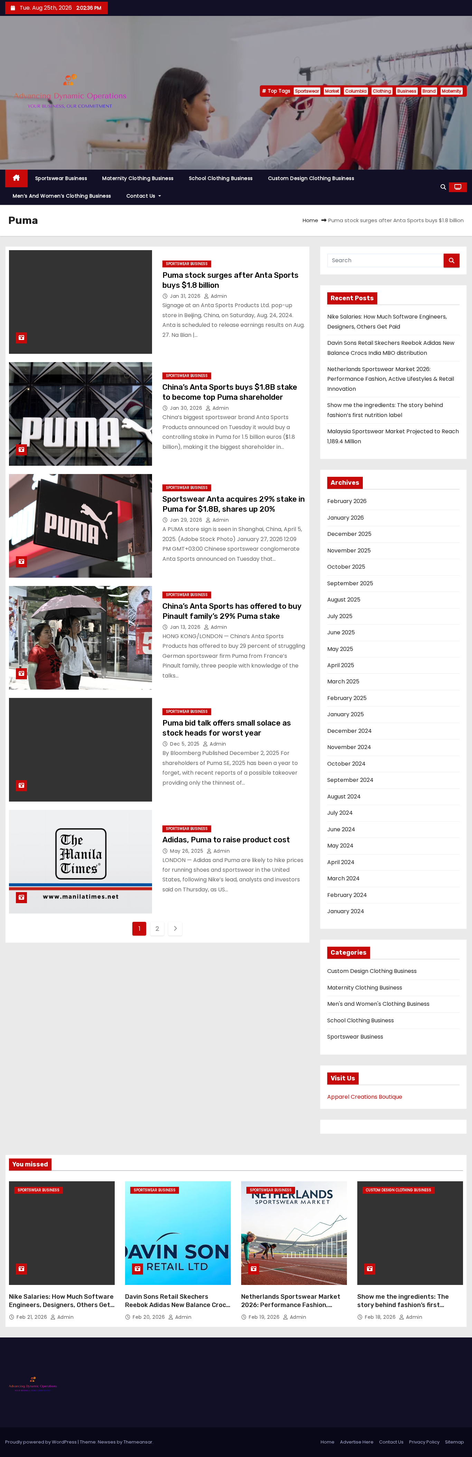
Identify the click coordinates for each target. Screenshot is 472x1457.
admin (218, 296)
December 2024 (349, 731)
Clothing (382, 91)
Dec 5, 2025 (185, 743)
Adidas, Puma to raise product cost (226, 839)
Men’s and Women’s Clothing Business (62, 195)
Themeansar (137, 1442)
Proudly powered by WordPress (41, 1442)
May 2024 (340, 846)
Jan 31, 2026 (186, 296)
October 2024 (346, 764)
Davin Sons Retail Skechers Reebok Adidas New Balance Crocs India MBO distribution (177, 1305)
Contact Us (141, 195)
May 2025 (340, 649)
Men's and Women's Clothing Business (378, 1004)
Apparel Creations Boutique (364, 1097)
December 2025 (349, 534)
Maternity (451, 91)
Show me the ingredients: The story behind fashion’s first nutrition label (403, 1305)
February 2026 (347, 501)
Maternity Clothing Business (138, 178)
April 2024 (341, 862)
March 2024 (343, 878)
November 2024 (349, 747)
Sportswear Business (61, 178)
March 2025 (343, 681)
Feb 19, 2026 (265, 1317)
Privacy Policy (424, 1442)
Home (310, 220)
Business (406, 91)
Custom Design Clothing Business (311, 178)
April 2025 (340, 665)
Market (332, 91)
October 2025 (346, 567)
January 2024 (345, 911)
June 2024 (341, 829)
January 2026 (345, 518)
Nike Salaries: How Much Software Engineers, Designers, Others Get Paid (61, 1305)
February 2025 (347, 698)
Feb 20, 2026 (150, 1317)
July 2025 (339, 616)
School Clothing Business (221, 178)
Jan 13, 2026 (186, 627)
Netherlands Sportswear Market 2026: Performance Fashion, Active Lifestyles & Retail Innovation (390, 379)
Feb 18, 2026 (381, 1317)
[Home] (16, 178)
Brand (429, 91)
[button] (443, 187)
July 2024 (340, 813)
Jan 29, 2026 (187, 520)
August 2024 (344, 797)
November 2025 (349, 551)
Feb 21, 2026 (33, 1317)
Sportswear (307, 91)
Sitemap (454, 1442)
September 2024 (350, 780)
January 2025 (345, 714)
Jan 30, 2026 (187, 408)
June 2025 (341, 632)
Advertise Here (357, 1442)
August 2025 (343, 600)
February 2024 (347, 895)
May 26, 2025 (187, 851)
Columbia (356, 91)
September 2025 (350, 583)
